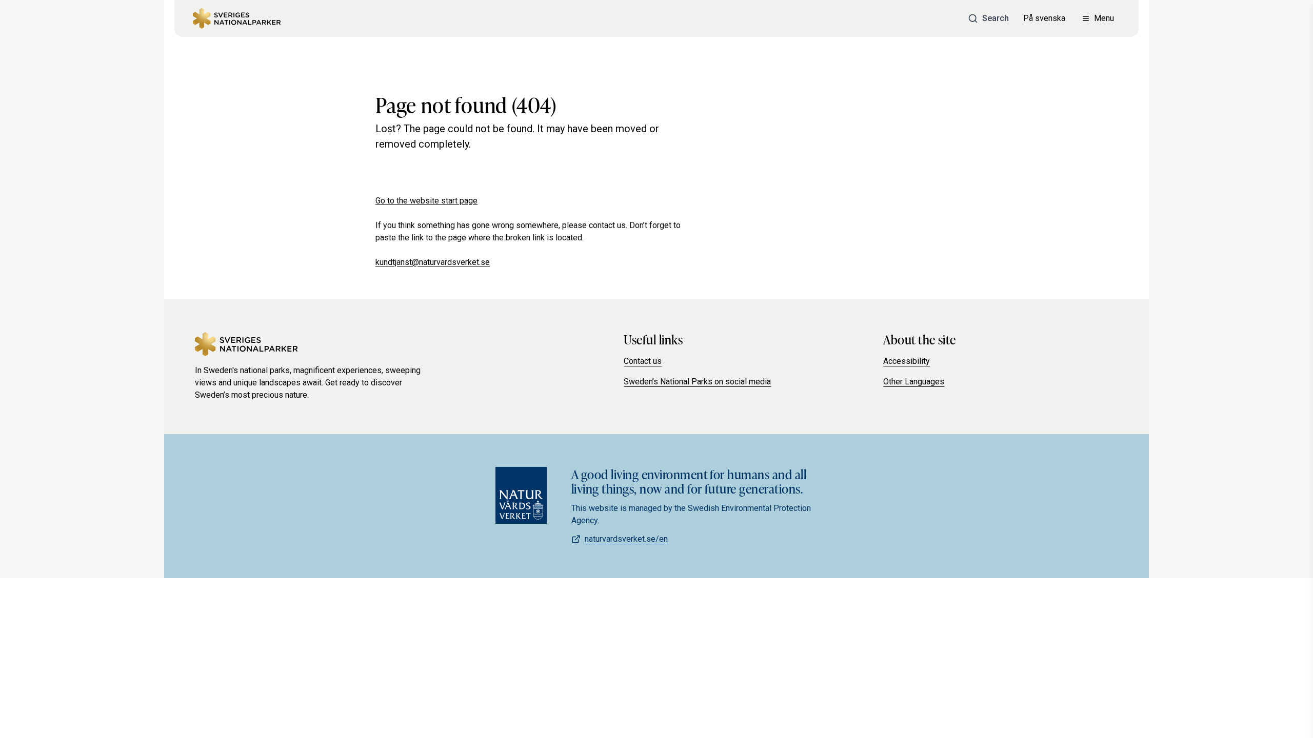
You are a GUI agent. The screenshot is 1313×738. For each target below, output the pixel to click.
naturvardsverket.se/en (626, 539)
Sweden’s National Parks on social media (697, 381)
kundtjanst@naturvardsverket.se (432, 262)
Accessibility (906, 361)
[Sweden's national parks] (237, 18)
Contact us (643, 361)
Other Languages (913, 381)
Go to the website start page (426, 201)
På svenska (1044, 18)
